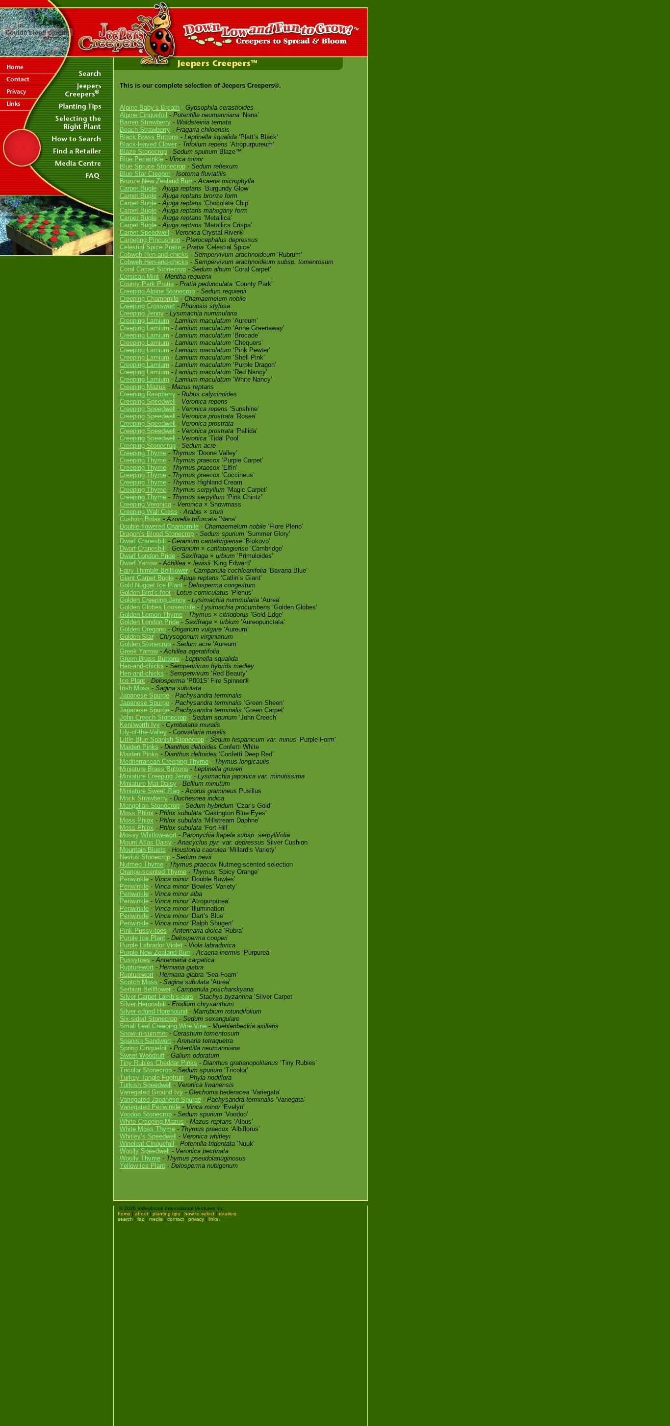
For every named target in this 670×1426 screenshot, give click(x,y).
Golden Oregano (143, 629)
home (124, 1213)
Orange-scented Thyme (153, 871)
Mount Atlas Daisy (146, 842)
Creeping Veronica (145, 504)
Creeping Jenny (142, 313)
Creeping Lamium (144, 320)
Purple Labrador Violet (151, 945)
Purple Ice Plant (142, 938)
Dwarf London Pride (147, 555)
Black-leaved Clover (148, 144)
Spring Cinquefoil (144, 1048)
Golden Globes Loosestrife (157, 607)
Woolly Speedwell (145, 1151)
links (213, 1219)
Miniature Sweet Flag (150, 791)
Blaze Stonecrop (143, 151)
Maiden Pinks (139, 746)
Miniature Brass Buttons (154, 769)
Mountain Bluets (143, 849)
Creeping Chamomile (149, 298)
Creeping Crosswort (147, 306)
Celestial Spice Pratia (150, 247)
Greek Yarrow (139, 651)
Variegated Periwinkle (150, 1107)
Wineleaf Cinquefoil (147, 1143)
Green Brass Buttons (150, 658)
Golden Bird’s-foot (145, 592)
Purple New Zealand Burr (155, 952)
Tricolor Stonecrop (146, 1070)
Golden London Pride (149, 622)
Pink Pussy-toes (143, 930)
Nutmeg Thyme (141, 864)
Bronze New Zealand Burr (156, 181)
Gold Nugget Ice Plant (151, 585)
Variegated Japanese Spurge (160, 1099)
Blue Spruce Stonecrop (152, 166)
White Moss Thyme (147, 1129)
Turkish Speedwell (146, 1084)
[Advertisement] (57, 323)
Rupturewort (137, 967)
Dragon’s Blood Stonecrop (157, 533)
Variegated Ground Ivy (151, 1092)
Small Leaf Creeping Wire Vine (163, 1026)
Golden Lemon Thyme (151, 614)
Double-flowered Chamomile (159, 526)
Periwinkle (134, 879)
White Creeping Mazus (152, 1121)
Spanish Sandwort (145, 1040)
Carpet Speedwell (144, 232)
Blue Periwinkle (141, 159)
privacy (196, 1219)
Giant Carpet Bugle (147, 577)
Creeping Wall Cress (149, 511)
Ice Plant (132, 680)
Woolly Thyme (140, 1158)
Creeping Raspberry (148, 394)
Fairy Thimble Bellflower (154, 570)
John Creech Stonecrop (153, 717)
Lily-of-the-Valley (143, 732)
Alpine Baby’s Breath (150, 107)
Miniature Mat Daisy (148, 783)
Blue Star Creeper (145, 173)
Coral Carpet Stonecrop (153, 269)
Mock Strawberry (144, 798)
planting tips (166, 1213)
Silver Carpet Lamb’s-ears (156, 996)
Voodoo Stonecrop (146, 1114)
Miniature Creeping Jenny (156, 776)
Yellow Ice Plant (142, 1165)
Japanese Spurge (144, 695)
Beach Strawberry (145, 129)
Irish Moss (135, 688)
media (156, 1219)
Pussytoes (135, 960)
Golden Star (137, 636)
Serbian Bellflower (145, 989)
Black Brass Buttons (149, 137)
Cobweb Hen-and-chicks (154, 254)
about (141, 1213)
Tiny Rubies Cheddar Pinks (158, 1062)
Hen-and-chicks (142, 666)
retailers (227, 1213)
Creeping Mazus (143, 386)
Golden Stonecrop (145, 644)
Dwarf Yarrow (138, 563)
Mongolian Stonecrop (150, 805)
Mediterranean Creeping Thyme (164, 761)
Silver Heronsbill (143, 1004)
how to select (199, 1213)
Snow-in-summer (143, 1033)
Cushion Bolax (140, 519)
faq (141, 1219)
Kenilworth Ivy (140, 724)
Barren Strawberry (145, 122)
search (125, 1219)
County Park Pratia (147, 284)
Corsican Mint (139, 276)
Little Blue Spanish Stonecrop (162, 739)
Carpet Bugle (138, 188)
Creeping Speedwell (148, 401)
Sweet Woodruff (142, 1055)
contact (175, 1219)
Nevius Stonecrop (145, 857)
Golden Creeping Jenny (153, 600)
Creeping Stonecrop (148, 445)
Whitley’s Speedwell (148, 1136)
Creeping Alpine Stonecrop (157, 291)
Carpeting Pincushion (150, 239)
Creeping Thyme (143, 453)
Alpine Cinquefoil (143, 115)
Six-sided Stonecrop (148, 1018)
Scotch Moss (138, 982)
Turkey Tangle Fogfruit (151, 1077)
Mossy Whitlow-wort (148, 835)
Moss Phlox (137, 813)
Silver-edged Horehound (153, 1011)
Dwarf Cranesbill (143, 541)
